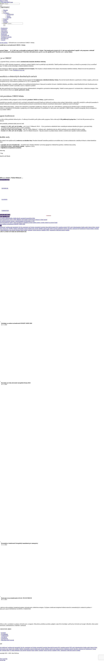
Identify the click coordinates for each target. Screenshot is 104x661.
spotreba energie (63, 227)
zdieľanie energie (60, 230)
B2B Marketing (48, 656)
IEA (57, 227)
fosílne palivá (84, 227)
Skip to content (4, 0)
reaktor (25, 230)
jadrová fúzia (91, 227)
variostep (30, 230)
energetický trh (16, 227)
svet (29, 227)
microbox (69, 228)
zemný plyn (6, 228)
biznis (21, 230)
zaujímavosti (9, 227)
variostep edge (5, 650)
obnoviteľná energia (51, 227)
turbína (92, 228)
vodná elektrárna (4, 230)
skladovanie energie (33, 228)
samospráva (53, 230)
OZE (68, 227)
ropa (7, 649)
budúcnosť (4, 647)
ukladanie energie (62, 228)
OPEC (47, 230)
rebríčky (11, 228)
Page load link (3, 658)
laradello (43, 230)
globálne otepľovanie (44, 228)
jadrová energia (54, 228)
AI (10, 650)
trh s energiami (24, 227)
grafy (71, 227)
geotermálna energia (22, 228)
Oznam (88, 228)
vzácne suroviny (37, 230)
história (15, 228)
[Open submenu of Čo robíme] (9, 13)
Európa (32, 227)
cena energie (12, 230)
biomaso (18, 230)
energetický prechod (40, 227)
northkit (67, 230)
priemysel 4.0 (76, 228)
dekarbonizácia (77, 227)
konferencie (83, 228)
